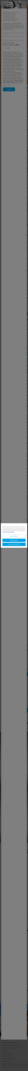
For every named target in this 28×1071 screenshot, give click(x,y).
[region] (14, 535)
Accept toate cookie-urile (14, 544)
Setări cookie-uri (14, 536)
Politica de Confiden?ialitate (8, 532)
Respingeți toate (14, 540)
